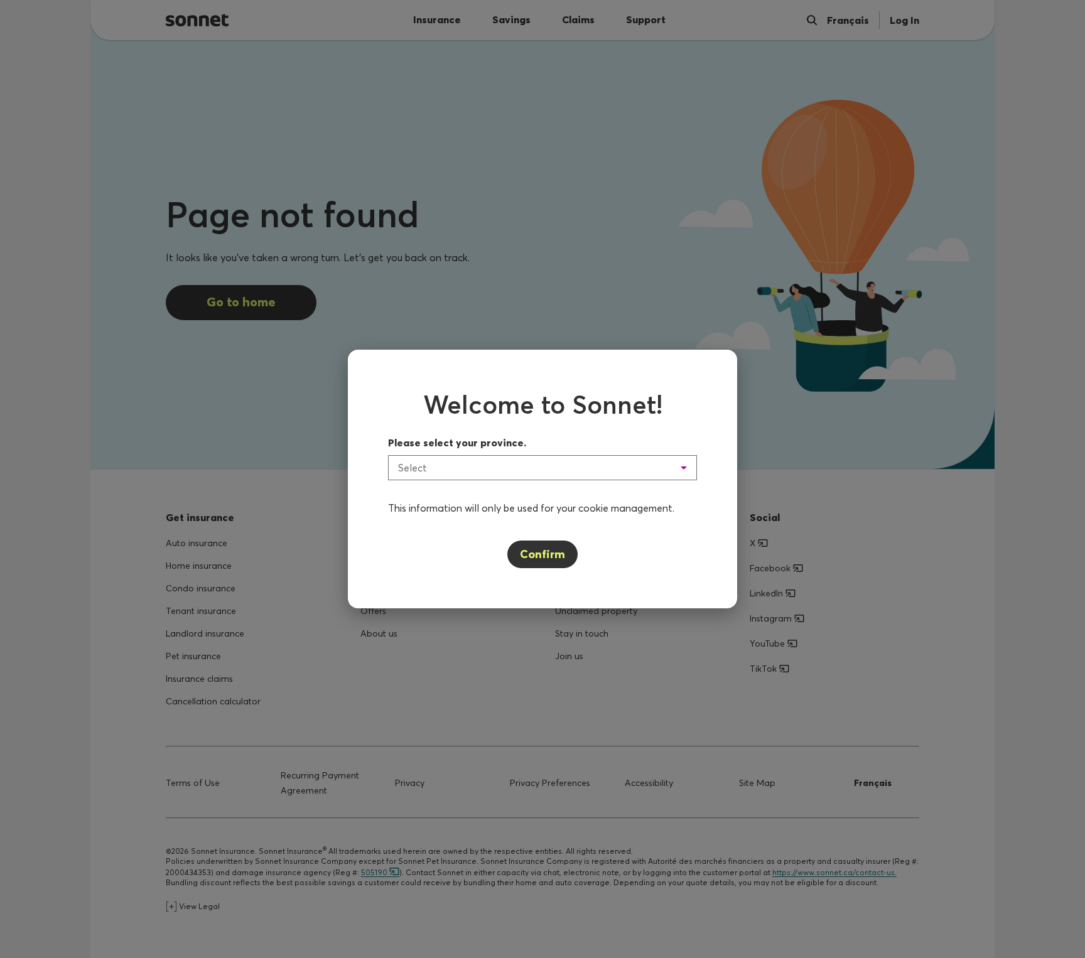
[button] (542, 467)
